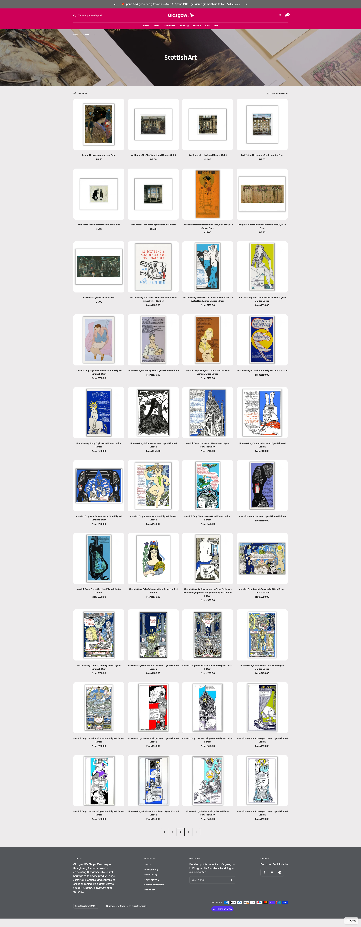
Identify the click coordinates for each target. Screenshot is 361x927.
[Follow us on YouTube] (272, 872)
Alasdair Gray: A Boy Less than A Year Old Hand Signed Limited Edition (207, 372)
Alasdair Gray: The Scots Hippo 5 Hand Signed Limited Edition (153, 813)
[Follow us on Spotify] (280, 872)
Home (75, 34)
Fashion (197, 26)
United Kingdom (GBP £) (85, 906)
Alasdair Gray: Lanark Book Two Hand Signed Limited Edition (207, 667)
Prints (146, 26)
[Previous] (165, 832)
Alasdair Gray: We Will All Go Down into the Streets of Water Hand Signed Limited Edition (208, 299)
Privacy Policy (151, 869)
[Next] (196, 832)
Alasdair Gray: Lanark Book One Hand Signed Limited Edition (153, 667)
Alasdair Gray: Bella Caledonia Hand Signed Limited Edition (153, 591)
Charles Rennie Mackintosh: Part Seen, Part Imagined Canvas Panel (208, 226)
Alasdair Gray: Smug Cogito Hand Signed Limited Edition (99, 445)
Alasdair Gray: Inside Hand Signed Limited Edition (262, 516)
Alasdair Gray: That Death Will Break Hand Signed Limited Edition (262, 299)
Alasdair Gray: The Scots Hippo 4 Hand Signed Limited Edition (98, 813)
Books (156, 26)
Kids (207, 26)
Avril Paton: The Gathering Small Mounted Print (153, 225)
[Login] (280, 15)
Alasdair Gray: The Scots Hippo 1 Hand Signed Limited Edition (153, 740)
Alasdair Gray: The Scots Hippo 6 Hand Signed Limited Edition (207, 813)
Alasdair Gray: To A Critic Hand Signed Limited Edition (262, 370)
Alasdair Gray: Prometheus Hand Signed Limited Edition (153, 518)
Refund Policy (150, 874)
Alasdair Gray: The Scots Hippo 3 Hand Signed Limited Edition (262, 740)
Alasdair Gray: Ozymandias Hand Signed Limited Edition (262, 445)
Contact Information (154, 885)
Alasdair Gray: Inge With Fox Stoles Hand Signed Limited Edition (99, 372)
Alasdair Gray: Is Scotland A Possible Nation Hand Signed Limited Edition (153, 299)
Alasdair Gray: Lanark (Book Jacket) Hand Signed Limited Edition (262, 591)
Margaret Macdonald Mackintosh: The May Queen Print (262, 226)
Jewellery (184, 26)
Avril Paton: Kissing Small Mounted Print (208, 155)
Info (216, 26)
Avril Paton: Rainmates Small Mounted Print (99, 225)
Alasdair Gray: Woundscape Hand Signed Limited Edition (207, 518)
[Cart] (286, 15)
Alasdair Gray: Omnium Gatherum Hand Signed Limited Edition (99, 518)
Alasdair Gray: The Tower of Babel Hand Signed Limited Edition (207, 445)
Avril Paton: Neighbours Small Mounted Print (262, 155)
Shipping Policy (151, 879)
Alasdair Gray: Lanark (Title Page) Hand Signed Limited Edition (99, 667)
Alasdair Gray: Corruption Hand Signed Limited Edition (98, 591)
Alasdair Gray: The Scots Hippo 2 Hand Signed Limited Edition (207, 740)
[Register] (231, 880)
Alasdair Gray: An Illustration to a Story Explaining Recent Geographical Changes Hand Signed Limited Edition (207, 592)
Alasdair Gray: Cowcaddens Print (99, 297)
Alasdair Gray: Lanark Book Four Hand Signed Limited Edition (98, 740)
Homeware (169, 26)
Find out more (233, 4)
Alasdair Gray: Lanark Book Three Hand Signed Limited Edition (262, 667)
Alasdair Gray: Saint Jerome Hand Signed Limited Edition (153, 445)
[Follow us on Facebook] (264, 872)
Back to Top (149, 890)
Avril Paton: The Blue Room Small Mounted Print (153, 155)
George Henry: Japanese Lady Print (99, 155)
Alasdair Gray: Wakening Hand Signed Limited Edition (153, 370)
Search (147, 864)
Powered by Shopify (138, 906)
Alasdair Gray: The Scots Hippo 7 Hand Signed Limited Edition (262, 813)
